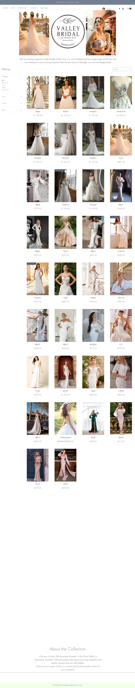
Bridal (3, 87)
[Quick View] (38, 92)
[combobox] (122, 69)
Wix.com (79, 685)
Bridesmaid (5, 83)
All (2, 80)
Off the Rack (5, 90)
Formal (4, 85)
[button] (129, 8)
